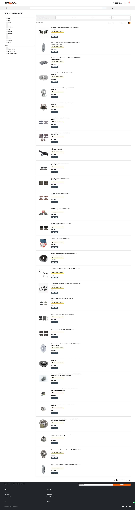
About (48, 492)
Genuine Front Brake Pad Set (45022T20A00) (60, 193)
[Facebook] (123, 507)
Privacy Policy (49, 499)
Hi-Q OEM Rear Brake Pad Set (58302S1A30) (60, 163)
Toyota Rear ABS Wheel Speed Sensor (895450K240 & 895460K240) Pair (65, 268)
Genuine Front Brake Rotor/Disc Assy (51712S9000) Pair (62, 87)
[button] (129, 3)
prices (6, 45)
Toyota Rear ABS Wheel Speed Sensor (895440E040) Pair (62, 148)
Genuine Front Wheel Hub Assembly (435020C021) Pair (62, 102)
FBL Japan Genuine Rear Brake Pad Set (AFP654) (61, 223)
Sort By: (109, 22)
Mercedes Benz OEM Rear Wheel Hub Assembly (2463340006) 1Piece (65, 419)
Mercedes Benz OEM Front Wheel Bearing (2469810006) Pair (63, 404)
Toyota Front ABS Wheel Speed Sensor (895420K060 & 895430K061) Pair (65, 283)
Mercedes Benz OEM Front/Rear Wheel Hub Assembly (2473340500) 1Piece (66, 373)
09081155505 (118, 3)
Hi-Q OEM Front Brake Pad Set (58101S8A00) (60, 178)
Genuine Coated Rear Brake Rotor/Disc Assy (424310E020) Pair (64, 253)
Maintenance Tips (7, 499)
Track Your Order (7, 494)
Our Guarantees (50, 494)
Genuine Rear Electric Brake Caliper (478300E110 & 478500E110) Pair (65, 27)
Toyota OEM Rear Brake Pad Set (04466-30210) (60, 238)
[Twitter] (126, 507)
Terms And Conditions (51, 496)
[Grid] (128, 23)
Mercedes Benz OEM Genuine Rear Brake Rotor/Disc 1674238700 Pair (65, 42)
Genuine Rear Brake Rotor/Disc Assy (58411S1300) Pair (62, 72)
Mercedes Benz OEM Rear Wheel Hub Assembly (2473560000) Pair (64, 389)
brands (7, 16)
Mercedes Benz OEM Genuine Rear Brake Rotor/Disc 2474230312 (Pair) (65, 358)
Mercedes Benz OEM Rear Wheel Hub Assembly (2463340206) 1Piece (65, 434)
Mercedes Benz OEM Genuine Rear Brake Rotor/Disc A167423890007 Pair (66, 57)
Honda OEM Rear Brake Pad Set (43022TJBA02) (60, 208)
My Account (6, 492)
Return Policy (49, 501)
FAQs (5, 501)
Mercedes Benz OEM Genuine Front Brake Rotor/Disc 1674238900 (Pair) (65, 449)
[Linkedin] (130, 507)
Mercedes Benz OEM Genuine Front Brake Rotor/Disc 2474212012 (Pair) (65, 343)
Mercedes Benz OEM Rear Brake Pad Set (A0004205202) (62, 314)
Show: (122, 22)
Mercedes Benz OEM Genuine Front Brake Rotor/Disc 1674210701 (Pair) (65, 464)
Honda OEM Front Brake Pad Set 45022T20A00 (60, 133)
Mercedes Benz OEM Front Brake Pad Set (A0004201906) (62, 329)
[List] (130, 23)
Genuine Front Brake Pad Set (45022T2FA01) (60, 118)
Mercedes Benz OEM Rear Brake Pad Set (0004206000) (62, 298)
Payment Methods (7, 496)
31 (127, 480)
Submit (122, 484)
